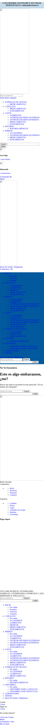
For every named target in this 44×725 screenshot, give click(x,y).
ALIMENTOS (15, 115)
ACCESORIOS (16, 133)
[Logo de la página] (14, 93)
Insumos (13, 512)
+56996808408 (5, 173)
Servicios (13, 278)
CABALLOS (10, 106)
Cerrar (2, 704)
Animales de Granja (17, 510)
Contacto (13, 281)
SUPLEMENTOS (17, 111)
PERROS (8, 131)
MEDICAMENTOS (18, 104)
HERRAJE (14, 290)
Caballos (13, 503)
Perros (12, 505)
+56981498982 (5, 159)
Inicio (12, 488)
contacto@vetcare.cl (30, 5)
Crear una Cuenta (7, 717)
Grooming (14, 514)
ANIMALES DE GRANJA (16, 102)
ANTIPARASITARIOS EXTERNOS (25, 117)
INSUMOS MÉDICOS (19, 129)
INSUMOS (9, 126)
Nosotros (13, 276)
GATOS (8, 113)
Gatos (12, 508)
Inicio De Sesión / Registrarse (16, 698)
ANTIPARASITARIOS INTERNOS (24, 120)
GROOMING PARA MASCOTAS (24, 348)
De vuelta (13, 607)
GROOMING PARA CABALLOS (24, 346)
